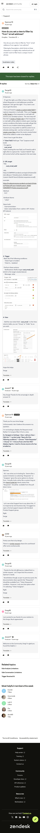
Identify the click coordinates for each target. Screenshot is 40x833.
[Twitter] (12, 817)
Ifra (9, 708)
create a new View (9, 132)
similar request (15, 544)
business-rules (8, 62)
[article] (20, 235)
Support (6, 16)
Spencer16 (9, 22)
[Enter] (3, 9)
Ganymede (11, 696)
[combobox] (20, 9)
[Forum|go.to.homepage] (14, 4)
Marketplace (19, 802)
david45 (10, 715)
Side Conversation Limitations (12, 672)
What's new (19, 798)
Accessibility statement (28, 738)
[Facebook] (16, 817)
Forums (20, 775)
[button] (2, 4)
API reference (19, 783)
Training (19, 756)
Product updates (20, 787)
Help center (19, 752)
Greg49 (8, 610)
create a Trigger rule (17, 119)
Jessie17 (8, 388)
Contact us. (27, 813)
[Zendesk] (20, 827)
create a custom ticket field (25, 110)
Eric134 (10, 690)
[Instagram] (28, 817)
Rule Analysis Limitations (10, 668)
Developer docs (19, 779)
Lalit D (10, 702)
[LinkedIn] (20, 817)
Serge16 (8, 90)
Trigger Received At (8, 676)
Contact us (20, 764)
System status (19, 760)
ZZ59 (7, 534)
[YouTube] (24, 817)
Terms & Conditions (10, 738)
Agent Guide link (11, 482)
